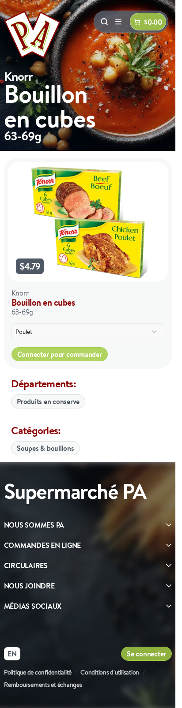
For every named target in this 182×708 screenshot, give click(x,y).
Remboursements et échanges (43, 684)
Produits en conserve (48, 401)
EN (12, 654)
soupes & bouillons (45, 448)
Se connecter (146, 654)
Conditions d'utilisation (109, 672)
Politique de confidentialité (38, 672)
